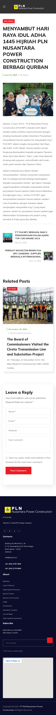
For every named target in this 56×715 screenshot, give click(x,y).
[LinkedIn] (19, 531)
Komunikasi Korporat (22, 333)
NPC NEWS (8, 21)
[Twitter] (5, 531)
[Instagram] (14, 531)
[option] (28, 331)
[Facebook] (10, 531)
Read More (28, 305)
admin (26, 75)
